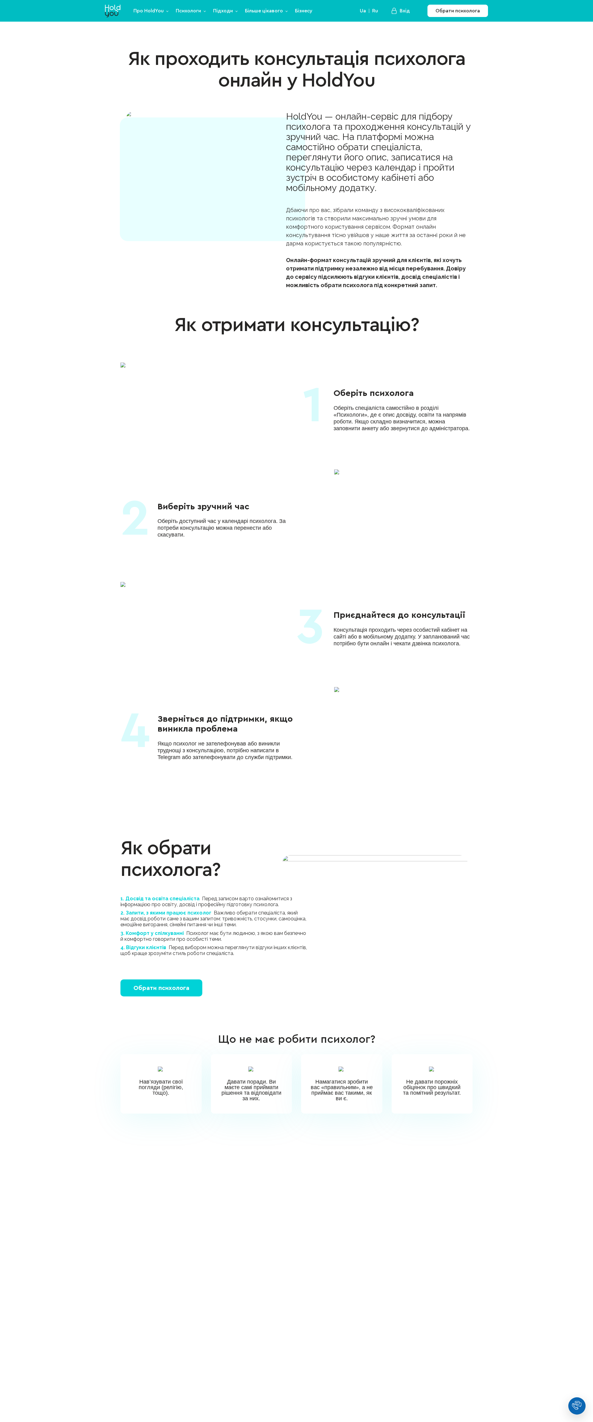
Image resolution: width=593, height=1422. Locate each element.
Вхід (405, 10)
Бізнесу (304, 10)
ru (375, 10)
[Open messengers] (577, 1406)
